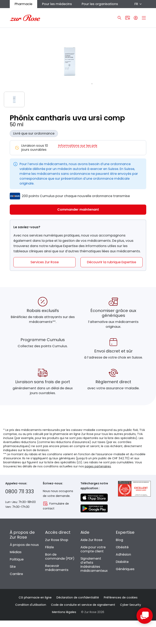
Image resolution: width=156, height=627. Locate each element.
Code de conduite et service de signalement (83, 605)
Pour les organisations (100, 4)
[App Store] (94, 497)
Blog (119, 540)
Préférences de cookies (121, 597)
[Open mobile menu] (143, 17)
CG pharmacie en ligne (35, 597)
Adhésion (123, 554)
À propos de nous (24, 544)
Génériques (125, 569)
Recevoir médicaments (56, 567)
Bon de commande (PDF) (59, 556)
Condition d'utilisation (30, 605)
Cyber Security (130, 605)
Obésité (122, 547)
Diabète (122, 561)
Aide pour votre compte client (93, 549)
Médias (16, 552)
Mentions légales (64, 612)
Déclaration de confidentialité (77, 597)
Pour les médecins (57, 4)
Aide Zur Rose (91, 540)
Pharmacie (23, 4)
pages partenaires (98, 466)
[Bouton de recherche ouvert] (119, 17)
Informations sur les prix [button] (77, 146)
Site (13, 566)
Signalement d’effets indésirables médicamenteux (94, 564)
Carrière (16, 574)
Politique (17, 559)
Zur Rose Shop (56, 540)
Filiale (49, 547)
